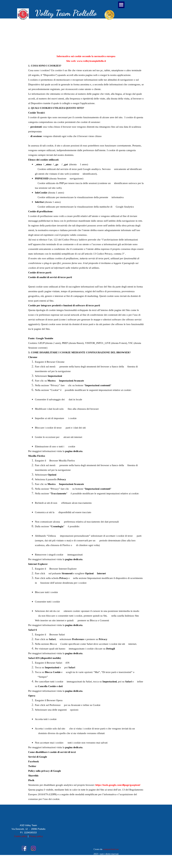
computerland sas (111, 849)
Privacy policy (36, 836)
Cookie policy (20, 836)
